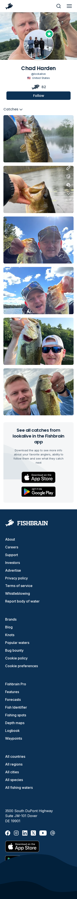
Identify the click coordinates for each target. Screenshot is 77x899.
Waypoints (13, 738)
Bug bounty (14, 650)
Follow (38, 95)
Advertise (13, 570)
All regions (13, 764)
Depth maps (14, 723)
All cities (12, 772)
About (10, 539)
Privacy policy (16, 578)
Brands (10, 619)
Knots (9, 635)
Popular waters (17, 642)
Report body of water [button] (22, 601)
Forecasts (13, 699)
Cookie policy (16, 658)
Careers (11, 547)
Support (11, 555)
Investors (12, 562)
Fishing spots (15, 715)
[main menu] (69, 6)
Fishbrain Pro (15, 684)
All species (14, 780)
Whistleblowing (17, 593)
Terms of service (19, 586)
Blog (9, 627)
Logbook (12, 730)
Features (12, 692)
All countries (15, 756)
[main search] (59, 6)
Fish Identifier (16, 707)
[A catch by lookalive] (38, 138)
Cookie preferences (21, 666)
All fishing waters (19, 787)
